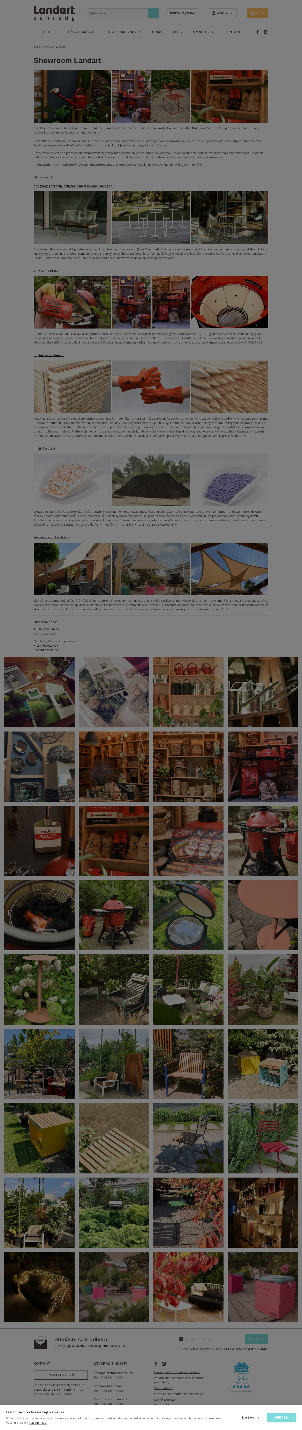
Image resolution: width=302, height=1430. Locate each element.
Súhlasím (281, 1417)
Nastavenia (250, 1417)
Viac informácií (38, 1422)
